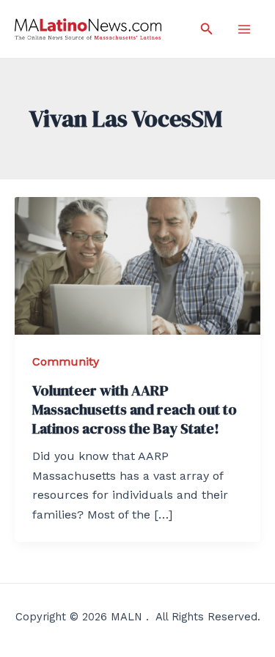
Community (65, 361)
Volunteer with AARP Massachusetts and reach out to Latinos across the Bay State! (134, 409)
